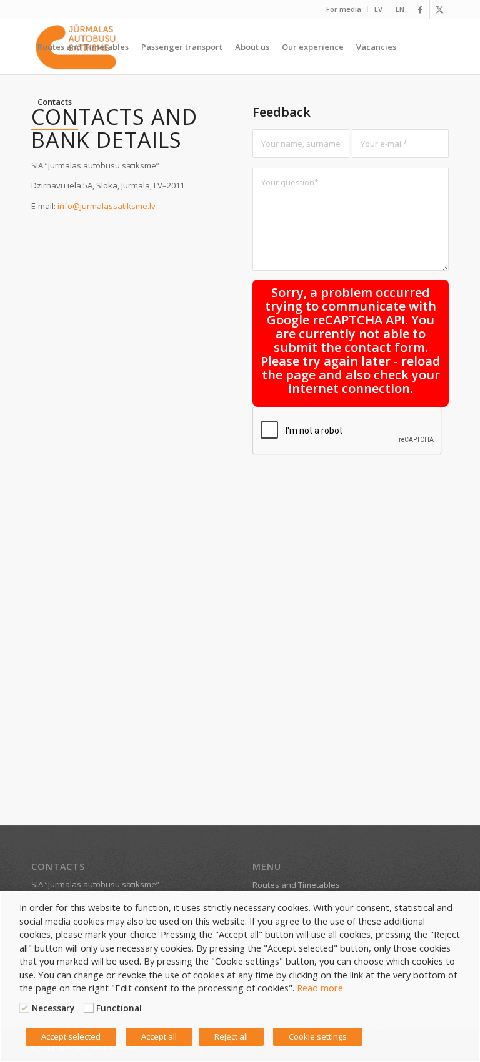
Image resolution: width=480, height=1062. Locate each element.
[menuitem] (344, 9)
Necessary (53, 1008)
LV (378, 9)
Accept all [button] (159, 1036)
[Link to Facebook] (420, 9)
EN (400, 9)
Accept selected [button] (71, 1036)
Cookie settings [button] (318, 1036)
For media (343, 9)
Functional (119, 1008)
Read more (320, 988)
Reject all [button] (231, 1036)
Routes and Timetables (296, 884)
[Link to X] (439, 9)
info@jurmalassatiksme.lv (107, 206)
